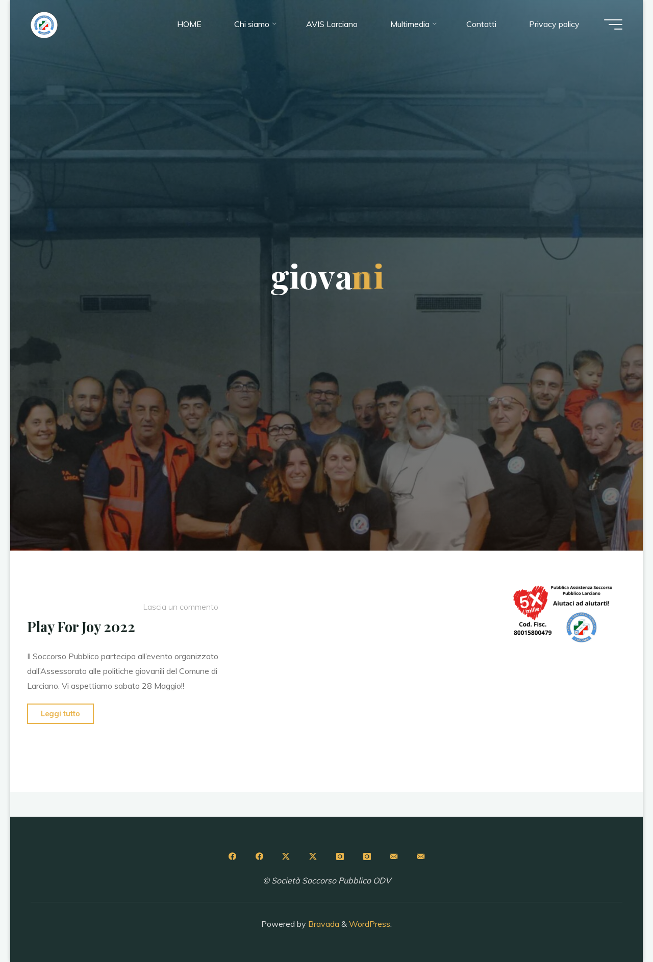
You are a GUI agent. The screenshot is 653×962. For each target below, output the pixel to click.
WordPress (369, 924)
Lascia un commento (180, 607)
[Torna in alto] (613, 922)
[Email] (394, 856)
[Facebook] (232, 856)
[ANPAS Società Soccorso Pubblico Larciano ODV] (44, 24)
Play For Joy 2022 (81, 626)
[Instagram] (339, 856)
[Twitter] (286, 856)
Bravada (322, 924)
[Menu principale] (613, 24)
